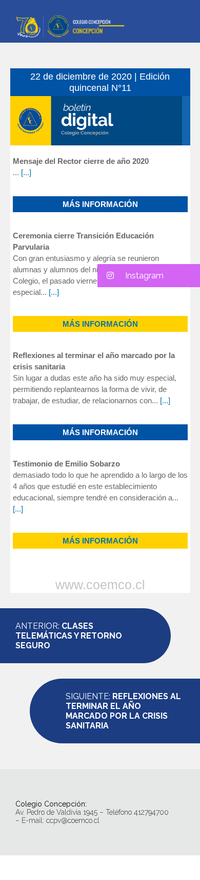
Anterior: (68, 635)
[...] (26, 172)
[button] (148, 275)
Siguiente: (123, 711)
